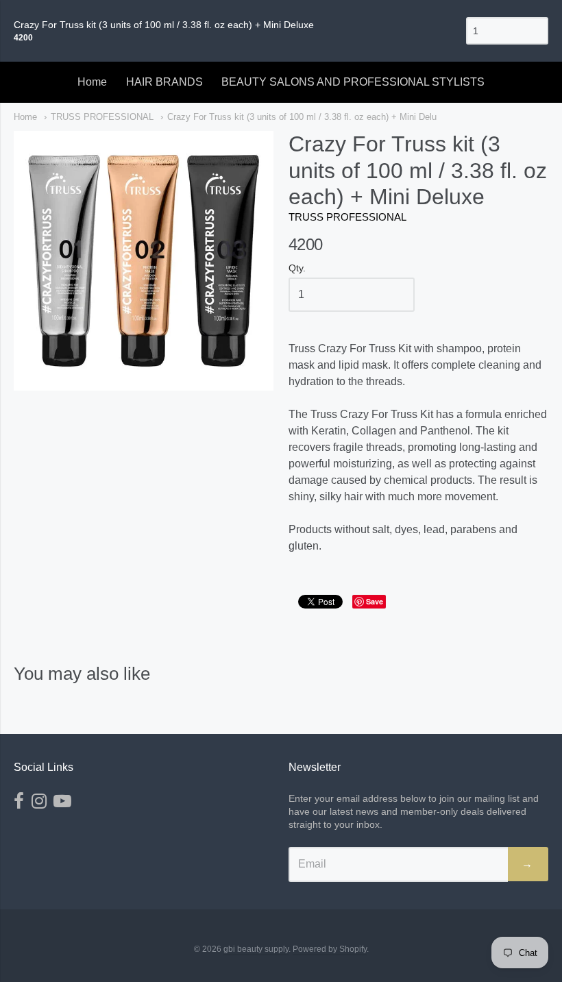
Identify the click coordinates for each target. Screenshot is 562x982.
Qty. (297, 268)
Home (92, 82)
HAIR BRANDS (164, 82)
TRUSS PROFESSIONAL (102, 117)
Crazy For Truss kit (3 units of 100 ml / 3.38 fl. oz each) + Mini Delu (302, 117)
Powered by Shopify (330, 949)
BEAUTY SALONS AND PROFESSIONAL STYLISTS (353, 82)
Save (374, 601)
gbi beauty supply (256, 949)
